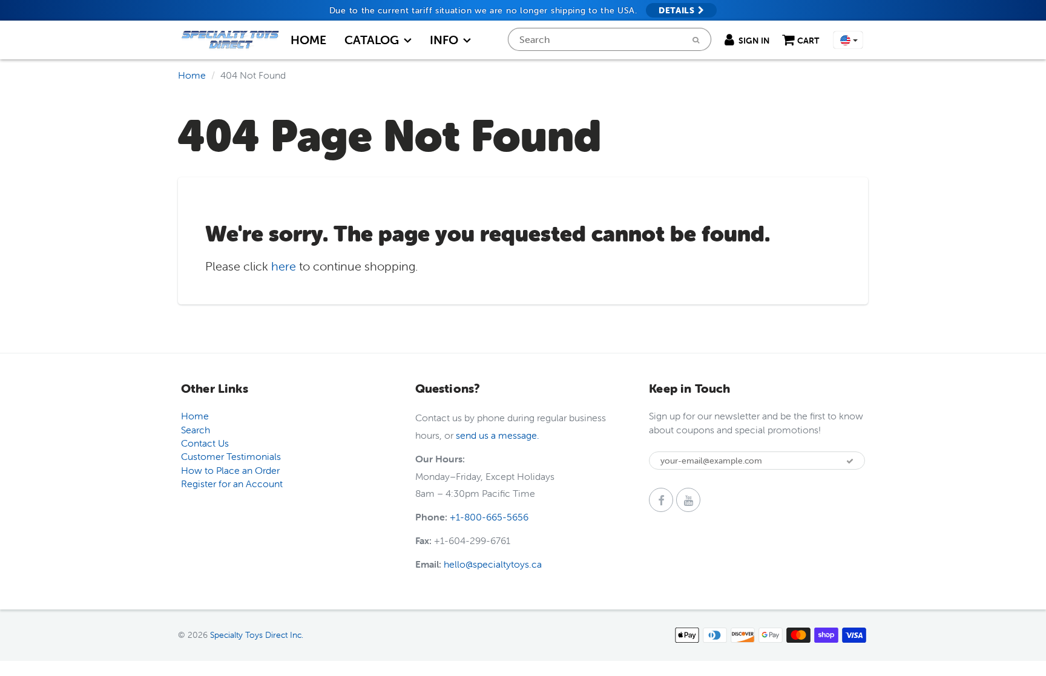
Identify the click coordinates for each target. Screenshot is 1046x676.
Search (195, 430)
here (283, 266)
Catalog (371, 39)
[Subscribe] (850, 461)
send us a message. (497, 435)
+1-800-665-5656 (489, 517)
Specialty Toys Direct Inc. (256, 634)
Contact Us (205, 443)
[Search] (696, 40)
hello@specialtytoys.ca (493, 564)
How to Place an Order (230, 470)
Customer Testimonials (231, 456)
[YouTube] (688, 500)
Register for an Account (232, 483)
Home (308, 39)
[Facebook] (661, 500)
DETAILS (678, 10)
